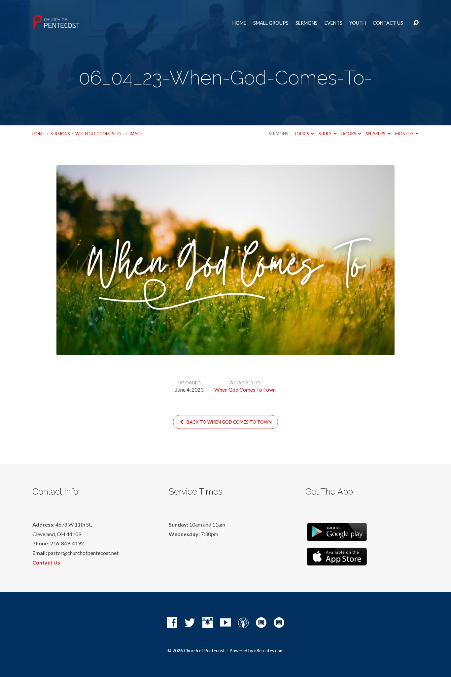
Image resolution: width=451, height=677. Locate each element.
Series (325, 133)
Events (333, 23)
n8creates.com (269, 650)
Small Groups (271, 23)
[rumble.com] (261, 622)
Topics (301, 133)
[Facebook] (172, 622)
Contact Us (388, 23)
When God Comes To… (99, 133)
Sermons (306, 23)
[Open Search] (416, 23)
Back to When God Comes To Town (229, 422)
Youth (357, 23)
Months (404, 133)
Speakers (376, 133)
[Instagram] (207, 622)
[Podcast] (243, 622)
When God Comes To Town (245, 389)
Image (136, 133)
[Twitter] (190, 622)
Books (349, 133)
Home (239, 23)
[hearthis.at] (279, 622)
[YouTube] (225, 622)
